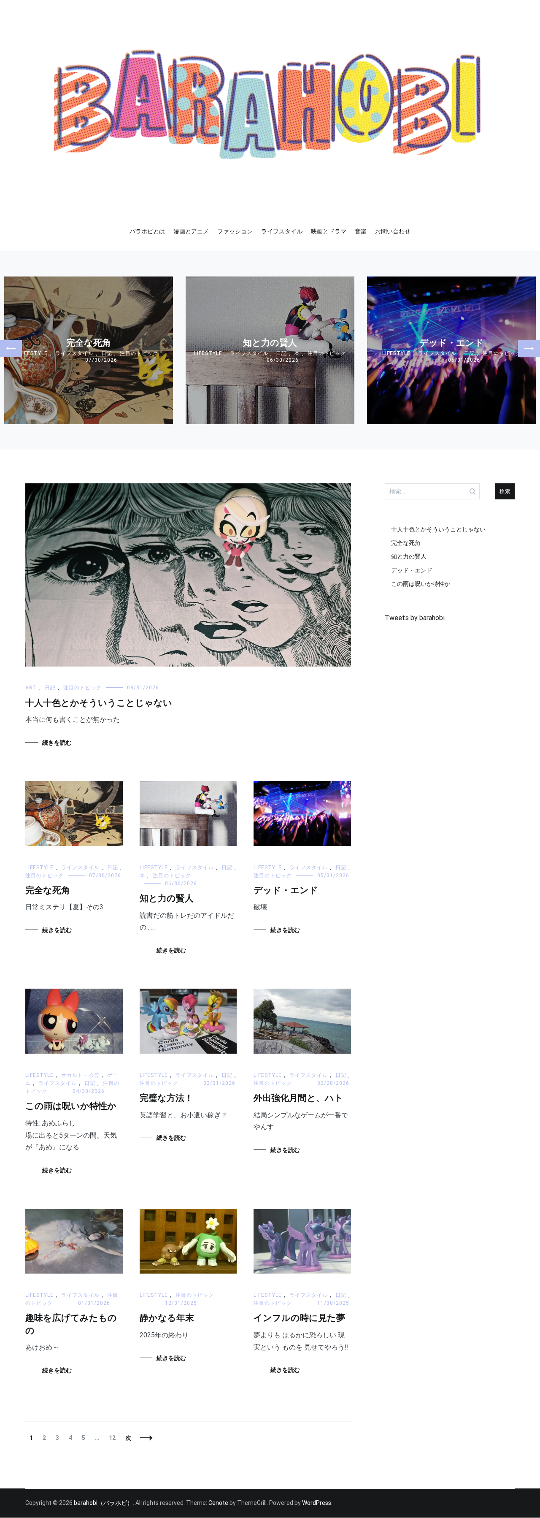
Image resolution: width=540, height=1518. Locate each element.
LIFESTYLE (33, 353)
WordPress (316, 1502)
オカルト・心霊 (80, 1075)
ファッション (235, 231)
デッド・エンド (451, 343)
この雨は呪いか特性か (70, 1106)
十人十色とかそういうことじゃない (98, 703)
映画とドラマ (328, 231)
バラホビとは (147, 231)
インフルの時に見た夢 (299, 1318)
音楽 (361, 231)
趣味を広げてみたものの (71, 1324)
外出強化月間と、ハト (298, 1098)
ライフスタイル (281, 231)
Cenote (218, 1502)
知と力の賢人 (270, 343)
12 (112, 1437)
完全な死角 (88, 343)
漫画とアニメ (191, 231)
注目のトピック (139, 353)
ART (31, 688)
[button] (11, 348)
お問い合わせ (392, 231)
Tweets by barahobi (415, 618)
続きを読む (57, 742)
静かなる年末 (167, 1318)
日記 (106, 353)
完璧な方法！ (166, 1098)
